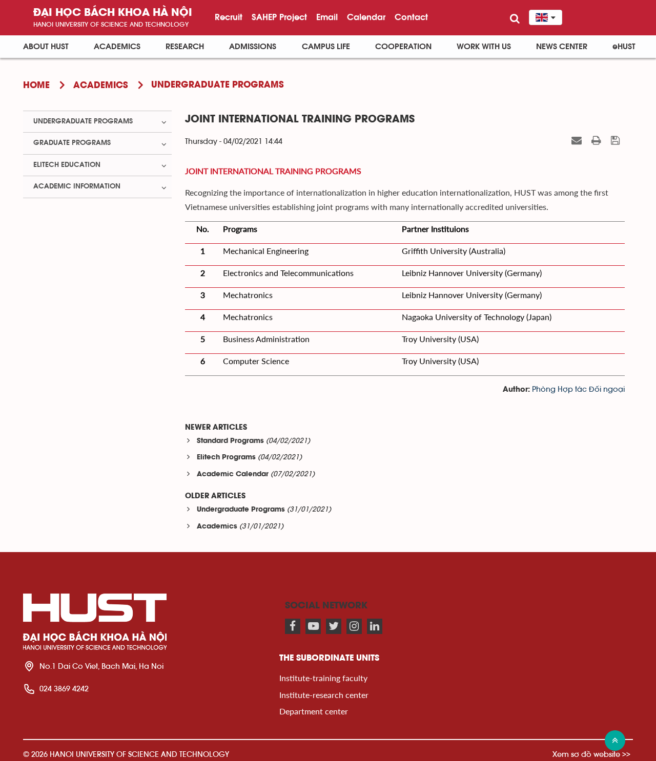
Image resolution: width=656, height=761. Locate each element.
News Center (561, 47)
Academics (117, 47)
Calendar (366, 17)
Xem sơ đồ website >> (591, 754)
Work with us (484, 47)
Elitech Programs (226, 457)
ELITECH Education (66, 164)
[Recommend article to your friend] (577, 140)
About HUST (46, 47)
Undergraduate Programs (241, 509)
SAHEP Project (279, 17)
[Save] (616, 140)
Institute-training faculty (323, 678)
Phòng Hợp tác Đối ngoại (578, 389)
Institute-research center (323, 695)
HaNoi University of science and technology (111, 24)
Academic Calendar (233, 474)
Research (185, 47)
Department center (313, 711)
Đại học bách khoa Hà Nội (112, 13)
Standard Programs (230, 441)
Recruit (228, 17)
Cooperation (403, 47)
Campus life (326, 47)
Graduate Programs (72, 142)
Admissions (252, 47)
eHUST (624, 47)
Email (327, 17)
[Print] (597, 140)
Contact (411, 17)
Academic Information (76, 186)
